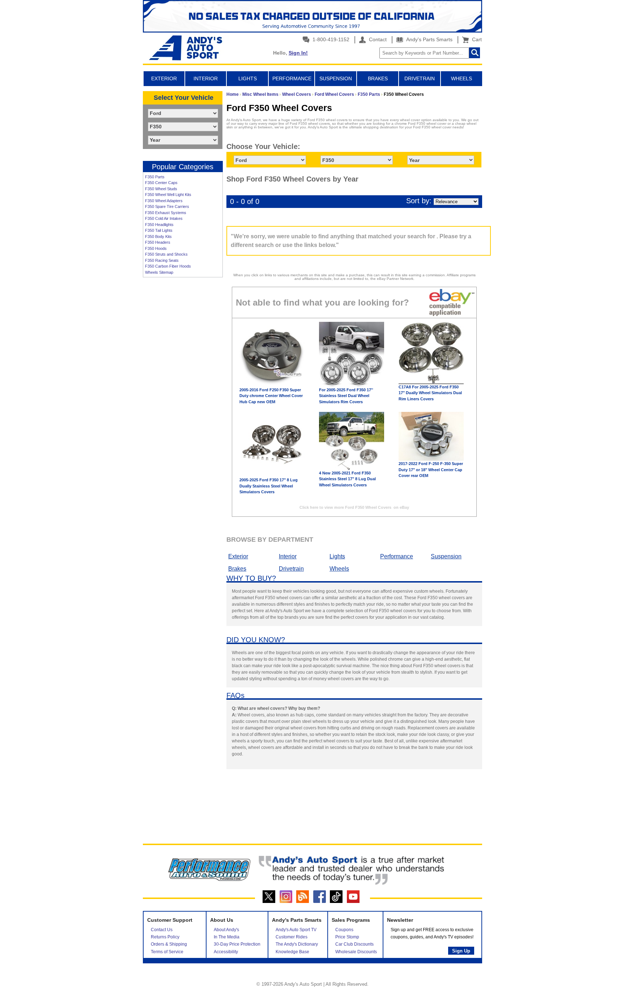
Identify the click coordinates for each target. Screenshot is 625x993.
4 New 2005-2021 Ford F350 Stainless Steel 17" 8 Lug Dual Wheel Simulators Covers (347, 479)
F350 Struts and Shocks (166, 254)
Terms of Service (167, 951)
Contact (377, 39)
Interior (288, 556)
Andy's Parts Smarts (428, 39)
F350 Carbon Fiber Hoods (168, 266)
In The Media (226, 936)
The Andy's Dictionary (297, 944)
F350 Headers (157, 242)
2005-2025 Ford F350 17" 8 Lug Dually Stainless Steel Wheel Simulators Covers (268, 486)
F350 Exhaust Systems (165, 212)
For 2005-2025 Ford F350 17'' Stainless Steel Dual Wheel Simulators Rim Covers (346, 396)
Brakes (237, 569)
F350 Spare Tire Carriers (167, 206)
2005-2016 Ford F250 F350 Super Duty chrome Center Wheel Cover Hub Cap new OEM (271, 396)
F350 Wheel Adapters (164, 201)
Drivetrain (291, 569)
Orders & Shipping (169, 944)
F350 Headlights (159, 224)
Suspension (446, 556)
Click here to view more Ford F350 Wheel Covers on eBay (354, 507)
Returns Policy (165, 936)
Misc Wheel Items (260, 94)
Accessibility (226, 951)
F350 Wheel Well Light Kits (168, 194)
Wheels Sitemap (159, 272)
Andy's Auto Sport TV (296, 929)
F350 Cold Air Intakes (164, 218)
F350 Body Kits (158, 236)
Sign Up (461, 951)
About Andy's (226, 929)
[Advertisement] (183, 392)
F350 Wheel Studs (161, 189)
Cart (475, 39)
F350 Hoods (156, 248)
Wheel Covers (296, 94)
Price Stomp (347, 936)
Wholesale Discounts (356, 951)
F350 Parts (155, 177)
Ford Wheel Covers (334, 94)
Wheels (339, 569)
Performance (396, 556)
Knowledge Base (292, 951)
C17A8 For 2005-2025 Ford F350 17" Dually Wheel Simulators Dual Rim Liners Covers (430, 393)
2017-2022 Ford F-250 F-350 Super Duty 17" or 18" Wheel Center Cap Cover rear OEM (431, 469)
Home (232, 94)
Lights (337, 556)
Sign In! (298, 53)
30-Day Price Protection (237, 944)
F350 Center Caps (161, 182)
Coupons (344, 929)
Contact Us (162, 929)
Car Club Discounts (354, 944)
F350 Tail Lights (159, 230)
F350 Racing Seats (162, 260)
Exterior (238, 556)
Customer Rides (291, 936)
